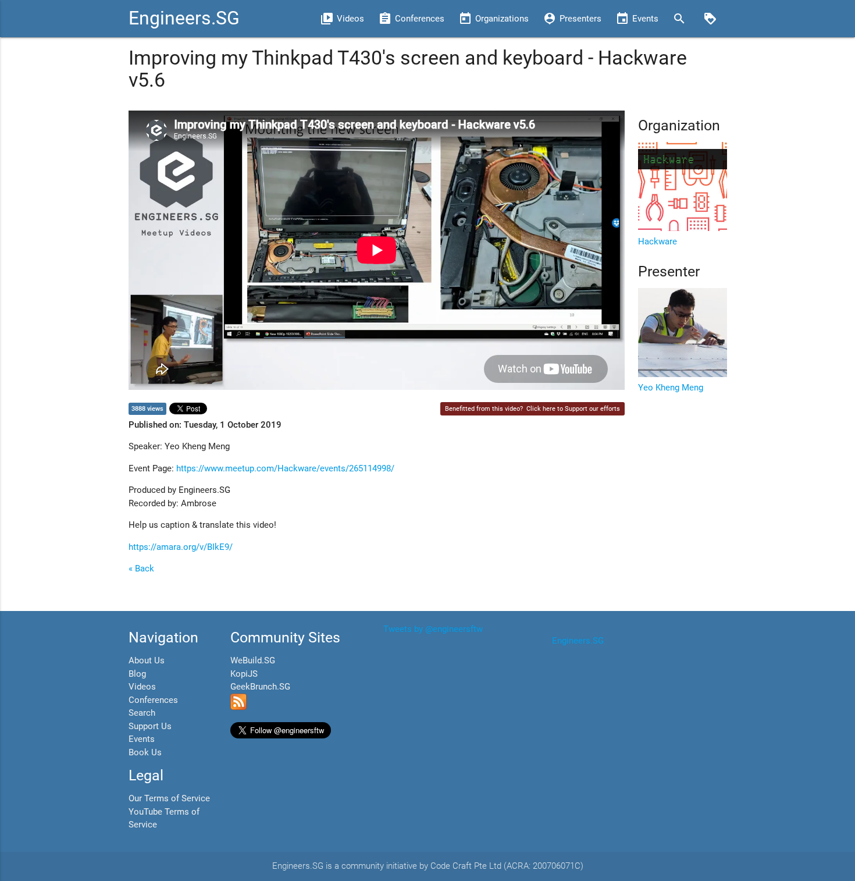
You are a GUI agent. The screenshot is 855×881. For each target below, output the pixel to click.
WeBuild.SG (252, 660)
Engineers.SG (184, 18)
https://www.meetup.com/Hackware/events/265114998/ (285, 468)
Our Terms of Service (169, 798)
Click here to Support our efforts (573, 409)
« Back (141, 568)
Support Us (150, 726)
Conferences (153, 700)
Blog (137, 674)
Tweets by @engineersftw (433, 629)
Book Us (145, 752)
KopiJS (244, 674)
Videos (142, 686)
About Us (147, 660)
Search (142, 713)
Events (142, 739)
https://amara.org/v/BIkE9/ (181, 547)
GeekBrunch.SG (260, 686)
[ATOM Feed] (238, 707)
